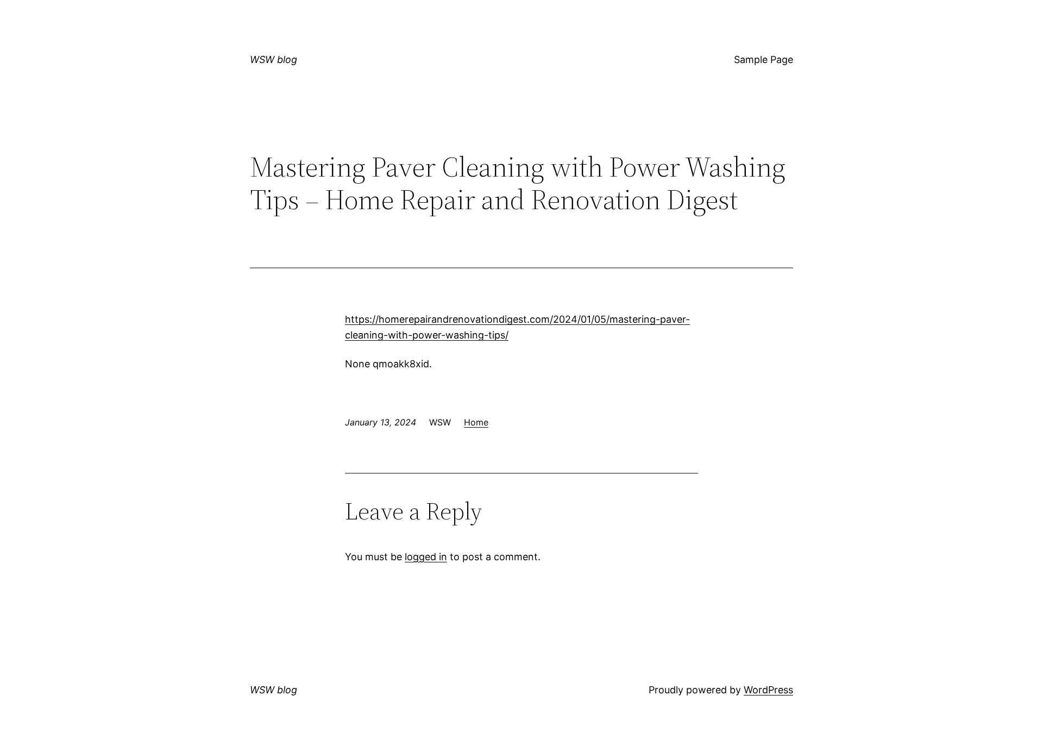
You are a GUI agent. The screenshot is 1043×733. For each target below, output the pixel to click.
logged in (426, 556)
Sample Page (763, 59)
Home (476, 422)
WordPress (768, 690)
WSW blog (273, 59)
